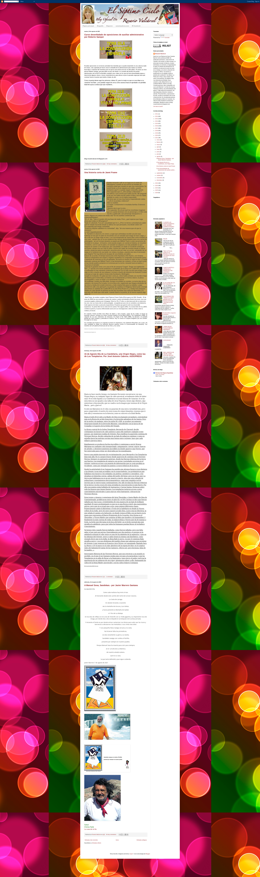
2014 (156, 121)
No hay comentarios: (112, 163)
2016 (156, 126)
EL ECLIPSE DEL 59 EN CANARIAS (169, 283)
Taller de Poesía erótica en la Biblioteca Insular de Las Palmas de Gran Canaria (168, 254)
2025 (156, 190)
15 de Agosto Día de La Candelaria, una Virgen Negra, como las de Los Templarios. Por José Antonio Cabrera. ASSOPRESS (115, 355)
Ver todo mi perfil (158, 106)
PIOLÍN (165, 239)
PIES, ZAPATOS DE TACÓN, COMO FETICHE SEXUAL (168, 354)
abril (158, 147)
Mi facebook (136, 26)
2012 (156, 116)
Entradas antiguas (142, 840)
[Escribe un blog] (122, 164)
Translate (167, 37)
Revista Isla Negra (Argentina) (164, 373)
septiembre (160, 173)
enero (158, 140)
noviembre (160, 177)
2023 (156, 185)
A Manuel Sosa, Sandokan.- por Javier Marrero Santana (111, 585)
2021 (156, 137)
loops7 (131, 854)
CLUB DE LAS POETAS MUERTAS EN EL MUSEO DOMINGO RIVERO (168, 224)
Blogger (148, 854)
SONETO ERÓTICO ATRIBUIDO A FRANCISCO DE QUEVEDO (168, 270)
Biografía (100, 26)
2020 (156, 135)
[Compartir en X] (124, 164)
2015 (156, 123)
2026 (156, 192)
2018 (156, 130)
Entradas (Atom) (96, 843)
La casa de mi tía (90, 829)
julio (158, 154)
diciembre (159, 180)
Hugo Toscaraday (159, 374)
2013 (156, 118)
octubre (159, 175)
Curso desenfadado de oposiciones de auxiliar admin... (165, 169)
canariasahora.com (122, 26)
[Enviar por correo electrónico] (120, 164)
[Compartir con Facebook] (126, 164)
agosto (159, 156)
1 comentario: (109, 576)
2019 (156, 133)
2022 (156, 183)
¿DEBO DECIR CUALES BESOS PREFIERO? (168, 328)
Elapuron (109, 26)
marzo (158, 144)
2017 (156, 128)
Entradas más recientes (91, 840)
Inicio (117, 840)
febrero (159, 142)
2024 (156, 188)
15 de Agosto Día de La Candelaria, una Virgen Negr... (165, 163)
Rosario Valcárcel (160, 53)
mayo (158, 149)
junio (158, 151)
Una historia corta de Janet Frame (100, 172)
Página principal (88, 26)
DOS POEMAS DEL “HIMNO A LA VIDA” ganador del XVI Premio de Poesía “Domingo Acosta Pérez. (168, 300)
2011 (156, 114)
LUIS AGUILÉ (167, 340)
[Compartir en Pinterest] (128, 164)
